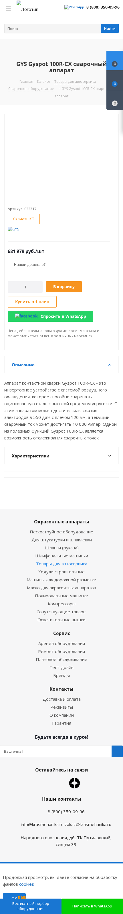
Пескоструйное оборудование (61, 532)
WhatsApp (45, 783)
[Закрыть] (37, 875)
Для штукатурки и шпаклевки (61, 540)
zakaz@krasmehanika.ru (88, 824)
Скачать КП (23, 218)
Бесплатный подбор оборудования (30, 906)
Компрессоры (62, 603)
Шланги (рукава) (62, 548)
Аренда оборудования (61, 643)
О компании (61, 715)
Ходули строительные (61, 571)
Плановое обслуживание (61, 659)
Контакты (61, 689)
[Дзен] (74, 783)
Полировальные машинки (61, 595)
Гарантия (61, 723)
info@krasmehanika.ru (42, 824)
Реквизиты (61, 707)
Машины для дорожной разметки (61, 579)
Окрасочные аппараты (61, 522)
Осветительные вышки (61, 619)
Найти (110, 28)
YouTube (60, 783)
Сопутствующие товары (61, 611)
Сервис (61, 633)
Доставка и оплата (62, 699)
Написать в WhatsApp (92, 906)
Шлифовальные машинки (61, 556)
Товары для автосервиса (61, 564)
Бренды (61, 675)
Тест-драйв (61, 667)
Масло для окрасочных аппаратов (61, 587)
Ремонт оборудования (61, 651)
